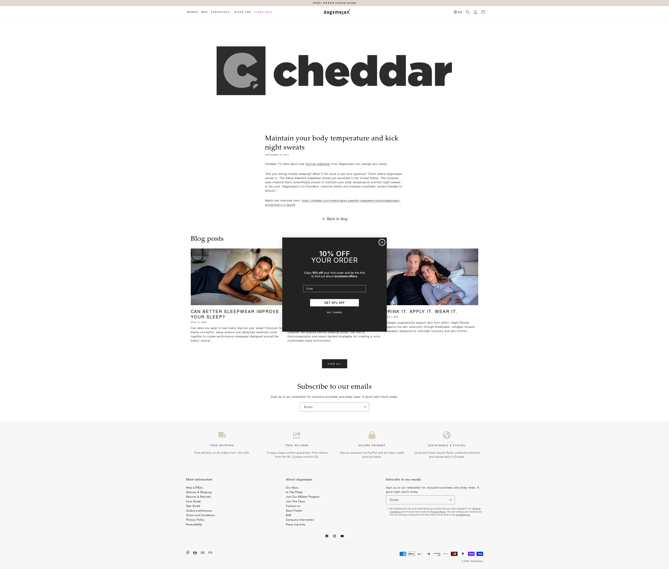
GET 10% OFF (334, 302)
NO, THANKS (334, 312)
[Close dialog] (382, 242)
